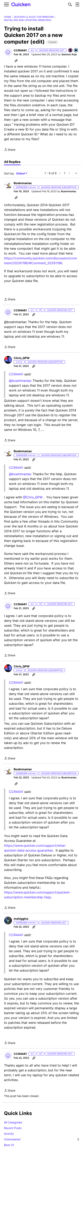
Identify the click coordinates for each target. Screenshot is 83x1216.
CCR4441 (16, 468)
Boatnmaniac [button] (23, 183)
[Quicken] (21, 4)
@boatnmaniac (20, 381)
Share (9, 150)
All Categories (13, 1122)
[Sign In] (77, 4)
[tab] (12, 161)
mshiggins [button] (21, 918)
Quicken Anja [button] (69, 54)
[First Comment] (76, 50)
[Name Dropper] (70, 50)
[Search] (70, 4)
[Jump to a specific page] (76, 173)
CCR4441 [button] (20, 50)
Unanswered (41, 1139)
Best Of (9, 1145)
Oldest (21, 173)
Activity (9, 1133)
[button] (8, 52)
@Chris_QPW (33, 497)
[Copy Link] (16, 60)
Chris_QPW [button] (22, 358)
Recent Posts (12, 1128)
